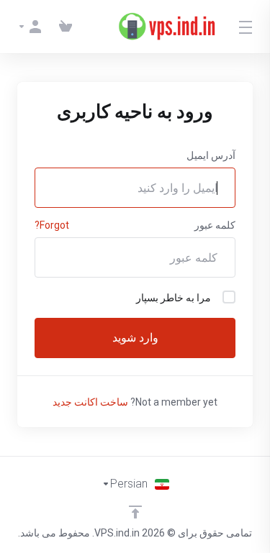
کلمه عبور (214, 225)
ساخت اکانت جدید (90, 402)
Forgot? (52, 225)
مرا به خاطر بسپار (173, 297)
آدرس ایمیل (210, 155)
